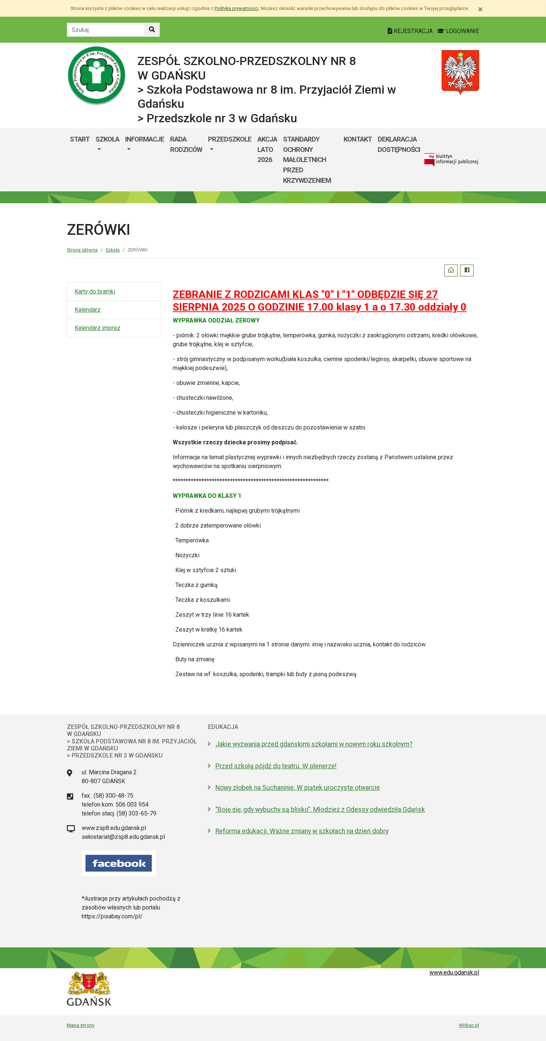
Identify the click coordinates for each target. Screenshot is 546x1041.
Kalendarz (88, 309)
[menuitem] (107, 159)
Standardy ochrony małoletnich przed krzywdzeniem (307, 159)
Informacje (144, 139)
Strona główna (82, 250)
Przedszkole (229, 139)
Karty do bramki (95, 291)
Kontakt (358, 139)
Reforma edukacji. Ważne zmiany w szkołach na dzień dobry (302, 831)
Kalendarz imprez (97, 327)
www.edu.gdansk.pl (454, 972)
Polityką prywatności (237, 8)
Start (80, 139)
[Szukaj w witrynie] (152, 30)
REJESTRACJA (413, 31)
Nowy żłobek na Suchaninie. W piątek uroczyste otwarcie (297, 787)
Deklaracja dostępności (399, 144)
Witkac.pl (469, 1025)
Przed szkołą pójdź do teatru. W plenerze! (276, 766)
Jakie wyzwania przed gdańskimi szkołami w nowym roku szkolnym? (314, 744)
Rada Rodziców (186, 144)
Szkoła (107, 139)
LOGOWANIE (462, 31)
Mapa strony (80, 1025)
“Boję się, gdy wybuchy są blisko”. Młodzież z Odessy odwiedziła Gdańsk (320, 809)
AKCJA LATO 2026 (267, 149)
